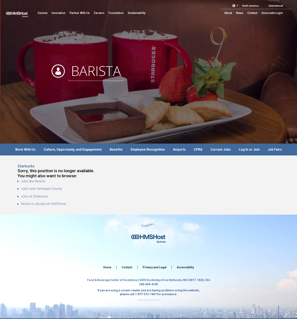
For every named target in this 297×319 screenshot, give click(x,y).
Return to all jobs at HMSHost (43, 204)
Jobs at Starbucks (34, 196)
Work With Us (25, 149)
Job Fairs (275, 149)
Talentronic (154, 300)
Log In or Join (249, 149)
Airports (179, 149)
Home (107, 267)
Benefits (116, 149)
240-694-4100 (148, 284)
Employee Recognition (148, 149)
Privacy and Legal (154, 267)
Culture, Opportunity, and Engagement (73, 149)
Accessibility (185, 267)
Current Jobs (221, 149)
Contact (127, 267)
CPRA (198, 149)
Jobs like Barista (33, 181)
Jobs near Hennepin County (41, 189)
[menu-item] (42, 13)
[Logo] (21, 12)
